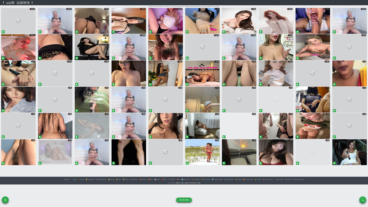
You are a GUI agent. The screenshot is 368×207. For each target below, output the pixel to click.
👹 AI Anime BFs (268, 179)
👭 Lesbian (172, 179)
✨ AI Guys (258, 179)
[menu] (5, 199)
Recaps (186, 183)
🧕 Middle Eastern (100, 179)
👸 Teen (118, 179)
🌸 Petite (157, 179)
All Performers (193, 183)
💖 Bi (178, 179)
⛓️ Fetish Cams (228, 179)
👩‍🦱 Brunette (134, 179)
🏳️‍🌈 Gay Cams (195, 179)
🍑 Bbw (150, 179)
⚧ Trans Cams (205, 179)
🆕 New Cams (186, 179)
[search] (362, 199)
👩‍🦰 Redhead (142, 179)
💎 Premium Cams (217, 179)
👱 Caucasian (90, 179)
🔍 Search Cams (299, 179)
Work (182, 183)
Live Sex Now (184, 200)
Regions (178, 183)
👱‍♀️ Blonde (126, 179)
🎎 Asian (66, 179)
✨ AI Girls (238, 179)
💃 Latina (81, 179)
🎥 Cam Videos (278, 179)
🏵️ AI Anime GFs (248, 179)
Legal (199, 183)
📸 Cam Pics (288, 179)
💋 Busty (164, 179)
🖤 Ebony (74, 179)
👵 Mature (111, 179)
